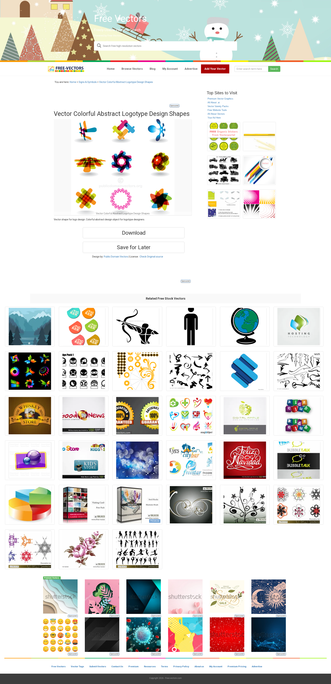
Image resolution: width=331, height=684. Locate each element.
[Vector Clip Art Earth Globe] (245, 326)
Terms (164, 666)
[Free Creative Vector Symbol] (30, 460)
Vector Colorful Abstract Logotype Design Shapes (126, 82)
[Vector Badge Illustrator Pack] (83, 371)
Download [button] (134, 232)
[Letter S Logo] (245, 371)
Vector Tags (77, 666)
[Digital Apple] (245, 416)
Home (73, 82)
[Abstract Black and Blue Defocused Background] (137, 460)
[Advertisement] (116, 96)
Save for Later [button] (134, 247)
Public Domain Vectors (116, 256)
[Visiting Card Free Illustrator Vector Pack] (83, 505)
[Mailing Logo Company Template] (83, 416)
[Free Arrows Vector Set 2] (191, 371)
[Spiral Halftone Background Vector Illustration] (259, 204)
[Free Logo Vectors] (191, 460)
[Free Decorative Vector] (298, 505)
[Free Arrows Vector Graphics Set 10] (298, 371)
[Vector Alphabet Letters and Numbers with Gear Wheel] (137, 371)
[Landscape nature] (30, 326)
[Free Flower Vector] (83, 549)
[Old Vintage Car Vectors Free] (223, 170)
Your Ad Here (214, 117)
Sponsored (174, 106)
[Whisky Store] (30, 416)
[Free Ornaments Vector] (191, 505)
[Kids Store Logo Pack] (83, 460)
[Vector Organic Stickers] (223, 136)
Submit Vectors (97, 666)
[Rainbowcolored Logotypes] (30, 371)
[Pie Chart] (30, 505)
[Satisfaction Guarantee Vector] (137, 416)
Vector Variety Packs (218, 106)
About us (199, 666)
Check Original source (151, 256)
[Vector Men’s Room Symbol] (191, 326)
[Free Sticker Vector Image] (83, 326)
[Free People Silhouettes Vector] (137, 549)
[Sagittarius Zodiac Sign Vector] (137, 326)
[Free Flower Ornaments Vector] (245, 505)
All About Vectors (216, 114)
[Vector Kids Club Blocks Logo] (298, 416)
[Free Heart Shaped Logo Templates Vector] (191, 416)
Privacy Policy (181, 666)
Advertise (257, 666)
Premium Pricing (237, 666)
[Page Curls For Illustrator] (223, 204)
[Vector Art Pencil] (259, 136)
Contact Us (117, 666)
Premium (133, 666)
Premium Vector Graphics (220, 98)
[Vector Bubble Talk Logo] (298, 460)
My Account (215, 666)
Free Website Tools (217, 110)
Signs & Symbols (88, 82)
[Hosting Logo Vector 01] (298, 326)
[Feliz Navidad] (245, 460)
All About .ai (214, 102)
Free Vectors (58, 666)
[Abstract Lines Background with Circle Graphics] (259, 170)
